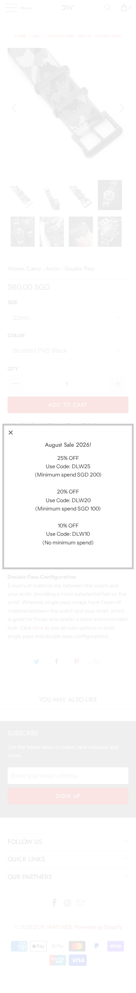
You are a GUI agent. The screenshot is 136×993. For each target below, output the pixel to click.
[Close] (11, 432)
